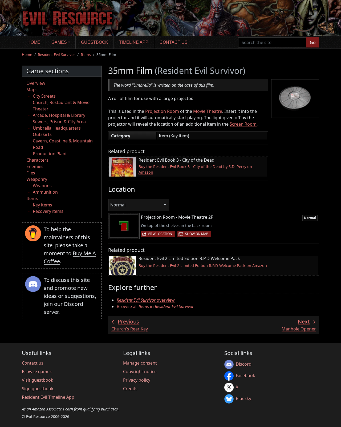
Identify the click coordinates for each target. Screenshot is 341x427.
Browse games (37, 371)
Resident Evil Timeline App (48, 397)
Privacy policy (136, 380)
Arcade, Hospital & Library (59, 115)
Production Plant (50, 154)
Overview (35, 83)
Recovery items (48, 211)
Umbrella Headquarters (57, 128)
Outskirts (42, 134)
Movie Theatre (207, 111)
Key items (42, 205)
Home (33, 42)
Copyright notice (140, 371)
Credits (130, 389)
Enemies (34, 166)
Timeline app (133, 42)
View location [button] (160, 234)
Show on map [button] (196, 234)
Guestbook (94, 42)
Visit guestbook (37, 380)
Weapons (42, 186)
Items (86, 54)
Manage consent (140, 363)
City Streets (44, 96)
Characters (37, 160)
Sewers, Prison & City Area (59, 122)
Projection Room (162, 111)
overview (146, 300)
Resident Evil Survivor (56, 54)
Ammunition (45, 192)
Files (30, 173)
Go (313, 42)
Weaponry (36, 179)
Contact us (174, 42)
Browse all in (155, 306)
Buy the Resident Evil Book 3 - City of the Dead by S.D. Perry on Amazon (195, 169)
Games (59, 42)
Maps (32, 90)
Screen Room (243, 124)
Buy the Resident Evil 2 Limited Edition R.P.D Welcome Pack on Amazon (203, 265)
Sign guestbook (38, 389)
